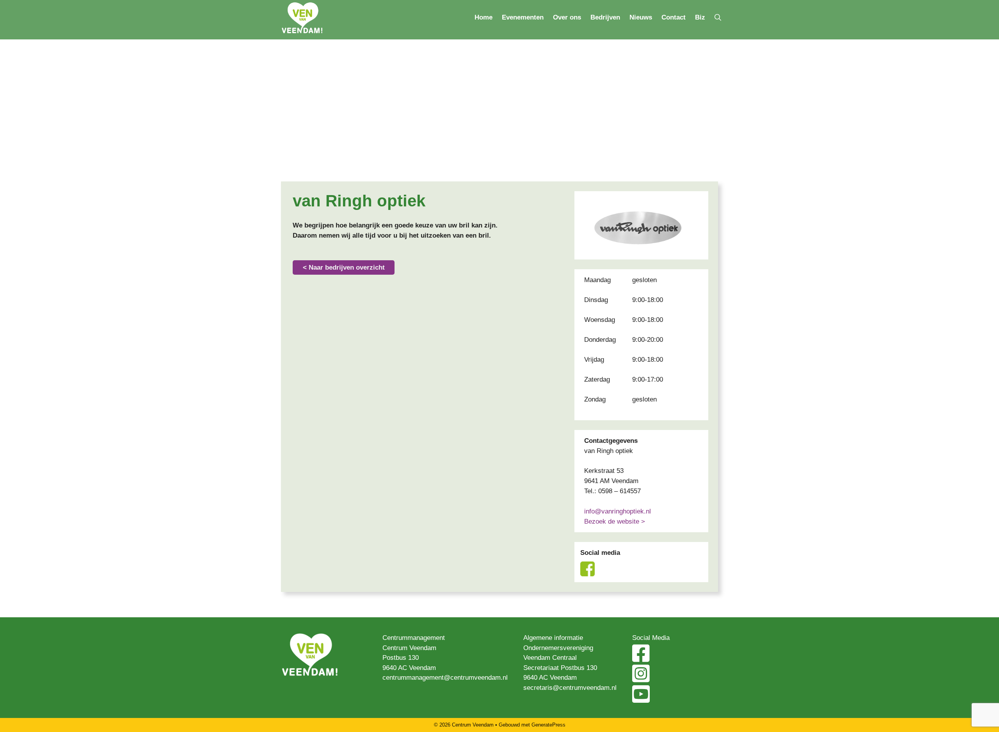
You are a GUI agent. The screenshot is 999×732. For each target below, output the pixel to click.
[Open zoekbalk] (718, 17)
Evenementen (523, 17)
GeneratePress (548, 725)
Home (483, 17)
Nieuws (640, 17)
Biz (700, 17)
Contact (673, 17)
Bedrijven (605, 17)
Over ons (567, 17)
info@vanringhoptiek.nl (617, 511)
